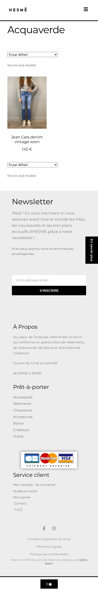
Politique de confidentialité (49, 554)
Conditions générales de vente (49, 539)
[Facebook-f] (44, 528)
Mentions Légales (49, 546)
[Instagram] (54, 528)
